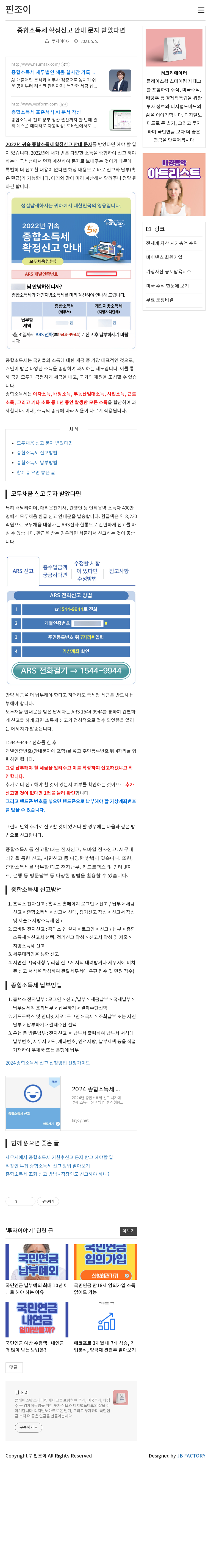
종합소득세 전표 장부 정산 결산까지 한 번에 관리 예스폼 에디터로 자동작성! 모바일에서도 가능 (54, 123)
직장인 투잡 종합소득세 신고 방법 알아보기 (47, 1166)
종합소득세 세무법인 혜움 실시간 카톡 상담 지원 (53, 73)
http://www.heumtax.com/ (35, 64)
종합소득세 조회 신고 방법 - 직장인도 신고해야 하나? (57, 1174)
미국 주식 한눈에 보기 (167, 286)
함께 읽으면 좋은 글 (36, 473)
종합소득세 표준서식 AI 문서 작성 (46, 112)
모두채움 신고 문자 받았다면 (45, 443)
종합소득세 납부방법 (37, 463)
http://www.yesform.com (34, 104)
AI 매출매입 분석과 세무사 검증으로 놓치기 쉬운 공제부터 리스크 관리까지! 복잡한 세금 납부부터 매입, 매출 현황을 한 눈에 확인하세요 (54, 83)
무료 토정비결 (160, 300)
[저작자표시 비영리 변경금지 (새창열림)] (66, 1201)
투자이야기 (61, 41)
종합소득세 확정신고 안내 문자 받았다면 (71, 31)
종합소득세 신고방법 (37, 453)
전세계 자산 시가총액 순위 (172, 243)
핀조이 (22, 1393)
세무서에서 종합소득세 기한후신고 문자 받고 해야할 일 (59, 1158)
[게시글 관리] (29, 1201)
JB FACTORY (191, 1456)
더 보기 (128, 1231)
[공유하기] (22, 1201)
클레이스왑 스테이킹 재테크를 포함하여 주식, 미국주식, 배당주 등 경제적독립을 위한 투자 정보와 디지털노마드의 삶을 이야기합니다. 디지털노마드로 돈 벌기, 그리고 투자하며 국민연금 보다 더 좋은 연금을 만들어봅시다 (62, 1408)
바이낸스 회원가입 (164, 257)
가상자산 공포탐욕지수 (168, 272)
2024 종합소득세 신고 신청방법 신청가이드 (47, 1063)
